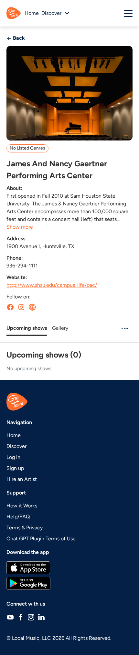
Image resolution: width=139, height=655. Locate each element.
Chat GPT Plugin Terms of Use (41, 538)
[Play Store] (69, 583)
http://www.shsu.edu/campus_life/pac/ (51, 285)
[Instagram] (31, 617)
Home (32, 13)
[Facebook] (21, 617)
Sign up (15, 468)
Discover (16, 446)
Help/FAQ (18, 517)
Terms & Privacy (24, 528)
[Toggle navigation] (128, 13)
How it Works (21, 506)
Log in (13, 457)
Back (18, 38)
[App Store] (69, 567)
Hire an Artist (21, 479)
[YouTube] (10, 617)
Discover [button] (51, 13)
